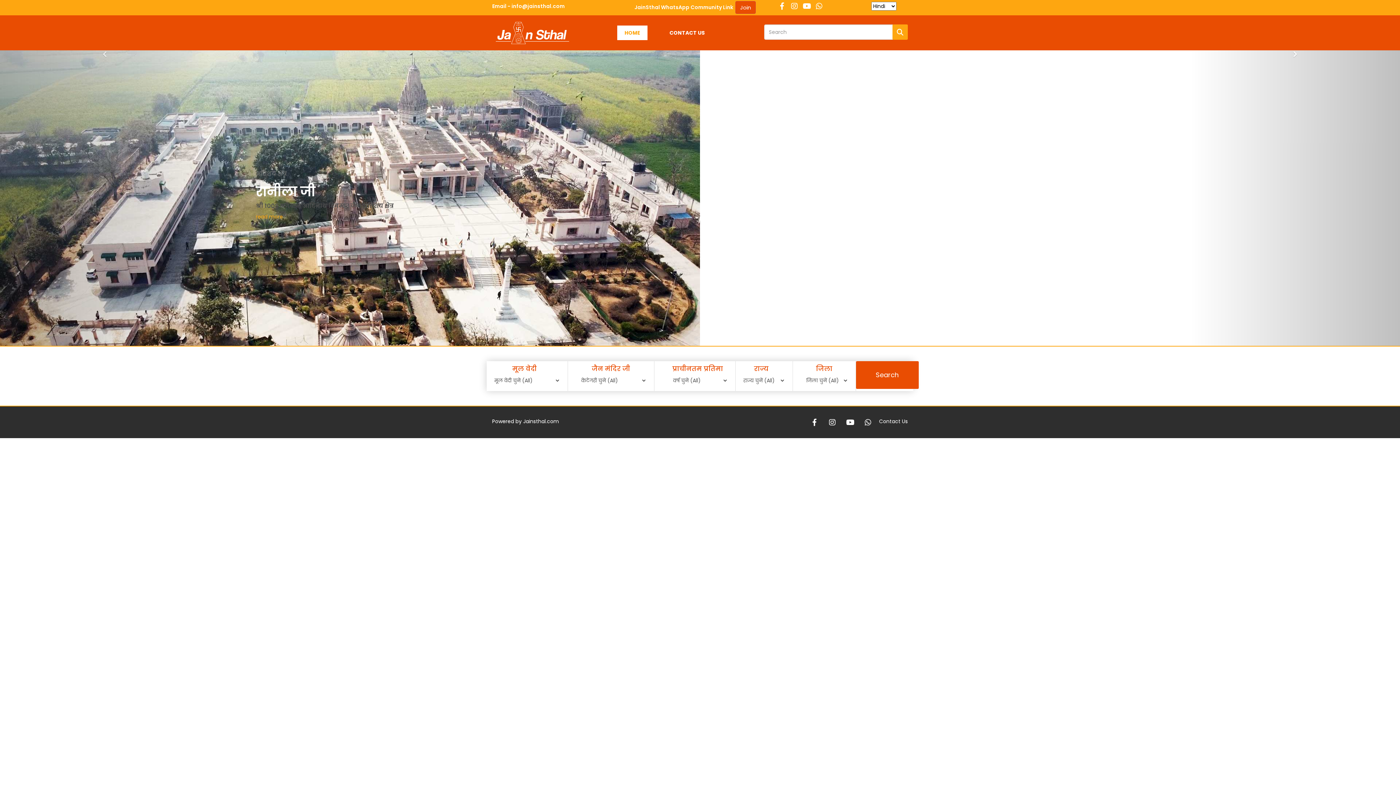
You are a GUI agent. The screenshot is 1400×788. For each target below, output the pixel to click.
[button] (105, 218)
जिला (824, 369)
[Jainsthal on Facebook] (782, 5)
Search (887, 374)
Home (632, 32)
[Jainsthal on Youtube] (806, 5)
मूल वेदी (524, 369)
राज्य (761, 369)
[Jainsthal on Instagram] (794, 5)
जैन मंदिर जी (611, 369)
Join (745, 7)
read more (313, 216)
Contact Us (687, 32)
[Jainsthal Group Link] (819, 5)
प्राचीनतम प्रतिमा (697, 369)
